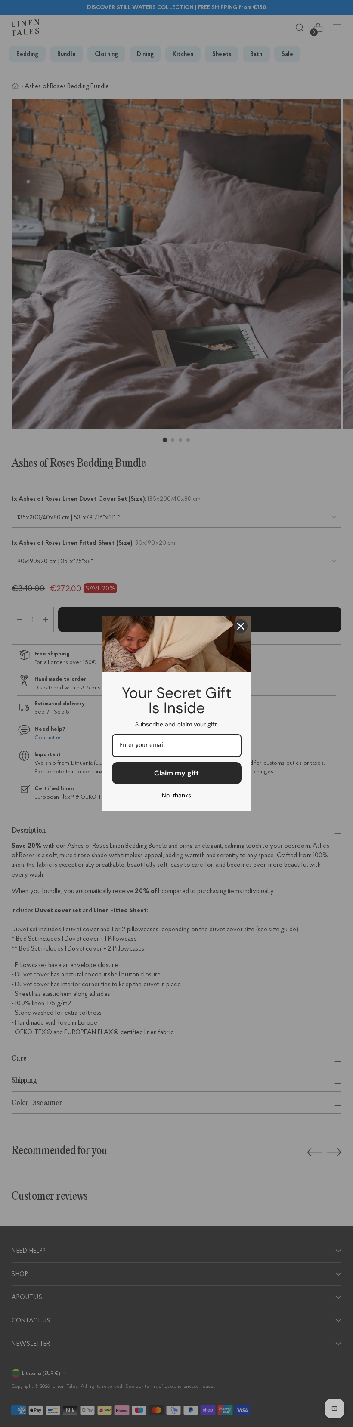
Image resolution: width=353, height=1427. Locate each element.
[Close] (240, 626)
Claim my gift (176, 773)
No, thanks (176, 795)
